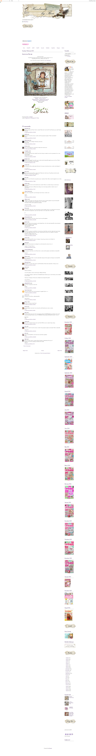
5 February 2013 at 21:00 (30, 235)
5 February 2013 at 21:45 (30, 254)
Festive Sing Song (71, 697)
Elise (26, 312)
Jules (26, 267)
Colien (26, 183)
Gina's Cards (27, 191)
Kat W (26, 306)
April (67, 680)
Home (42, 350)
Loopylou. (27, 150)
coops (26, 164)
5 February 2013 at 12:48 (30, 169)
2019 (67, 659)
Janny (26, 321)
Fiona (26, 208)
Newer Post (25, 350)
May (67, 678)
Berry (26, 171)
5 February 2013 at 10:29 (30, 138)
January (67, 684)
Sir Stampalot (48, 60)
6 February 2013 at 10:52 (30, 299)
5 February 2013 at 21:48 (30, 260)
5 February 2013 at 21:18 (30, 247)
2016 (67, 663)
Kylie (26, 339)
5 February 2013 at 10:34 (30, 148)
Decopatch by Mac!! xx (68, 238)
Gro (25, 326)
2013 (67, 667)
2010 (67, 689)
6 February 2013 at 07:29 (30, 281)
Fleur (72, 67)
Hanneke (26, 128)
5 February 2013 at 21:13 (30, 240)
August (67, 674)
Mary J (26, 301)
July (67, 676)
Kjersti (26, 221)
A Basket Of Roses (71, 707)
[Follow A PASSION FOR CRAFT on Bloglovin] (27, 41)
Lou (25, 229)
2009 (67, 690)
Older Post (60, 350)
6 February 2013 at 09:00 (30, 292)
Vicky (26, 242)
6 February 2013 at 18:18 (30, 310)
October (67, 671)
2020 (67, 657)
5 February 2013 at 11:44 (30, 162)
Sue (25, 177)
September (68, 673)
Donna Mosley (28, 249)
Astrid (26, 294)
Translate (68, 56)
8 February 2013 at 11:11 (30, 343)
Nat (25, 333)
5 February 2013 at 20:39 (30, 214)
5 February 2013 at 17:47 (30, 189)
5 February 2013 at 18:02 (30, 197)
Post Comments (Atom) (45, 353)
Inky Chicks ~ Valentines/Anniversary (40, 100)
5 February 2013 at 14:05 (30, 175)
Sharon (26, 256)
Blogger (50, 748)
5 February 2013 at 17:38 (30, 181)
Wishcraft (26, 262)
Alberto (26, 199)
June (67, 677)
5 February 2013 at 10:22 (30, 132)
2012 (67, 686)
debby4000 (27, 283)
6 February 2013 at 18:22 (30, 319)
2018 (67, 660)
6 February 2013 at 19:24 (30, 324)
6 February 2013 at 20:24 (30, 331)
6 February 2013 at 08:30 (30, 287)
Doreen (26, 146)
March (67, 681)
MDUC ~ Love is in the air (40, 98)
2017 (67, 662)
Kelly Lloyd (27, 140)
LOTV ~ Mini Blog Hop (71, 702)
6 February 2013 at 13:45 (30, 304)
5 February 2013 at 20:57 (30, 227)
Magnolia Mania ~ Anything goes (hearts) (40, 99)
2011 (67, 687)
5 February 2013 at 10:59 (30, 156)
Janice (26, 237)
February (67, 683)
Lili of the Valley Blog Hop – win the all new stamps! (71, 714)
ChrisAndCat (27, 217)
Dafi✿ (26, 134)
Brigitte (26, 158)
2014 (67, 666)
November (68, 670)
